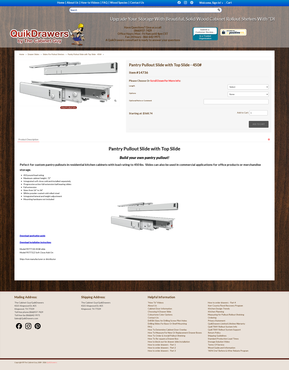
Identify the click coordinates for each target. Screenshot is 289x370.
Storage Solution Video (219, 341)
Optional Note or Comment (140, 100)
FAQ (150, 326)
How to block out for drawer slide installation (169, 341)
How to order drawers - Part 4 (222, 302)
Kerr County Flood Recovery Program (225, 305)
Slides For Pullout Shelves (53, 54)
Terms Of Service (216, 344)
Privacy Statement (216, 320)
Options (132, 93)
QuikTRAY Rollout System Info (222, 326)
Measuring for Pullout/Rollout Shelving (226, 314)
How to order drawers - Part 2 (162, 347)
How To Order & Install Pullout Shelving (166, 335)
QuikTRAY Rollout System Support (224, 329)
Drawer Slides (33, 54)
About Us (152, 305)
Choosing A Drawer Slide (159, 311)
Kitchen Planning (216, 311)
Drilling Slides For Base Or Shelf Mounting (167, 323)
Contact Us (153, 317)
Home (21, 54)
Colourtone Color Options (160, 314)
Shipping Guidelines (217, 335)
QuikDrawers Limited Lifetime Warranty (226, 323)
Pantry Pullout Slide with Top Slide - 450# (84, 54)
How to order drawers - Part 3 (162, 350)
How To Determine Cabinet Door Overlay (167, 329)
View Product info (68, 107)
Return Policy (214, 332)
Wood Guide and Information (221, 347)
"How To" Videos (156, 302)
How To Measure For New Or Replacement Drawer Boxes (175, 332)
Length (132, 86)
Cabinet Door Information (160, 308)
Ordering (212, 317)
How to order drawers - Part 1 (162, 344)
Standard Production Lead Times (223, 338)
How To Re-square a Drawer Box (163, 338)
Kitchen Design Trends (219, 308)
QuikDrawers (52, 362)
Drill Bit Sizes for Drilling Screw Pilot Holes (167, 320)
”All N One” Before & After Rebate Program (228, 350)
